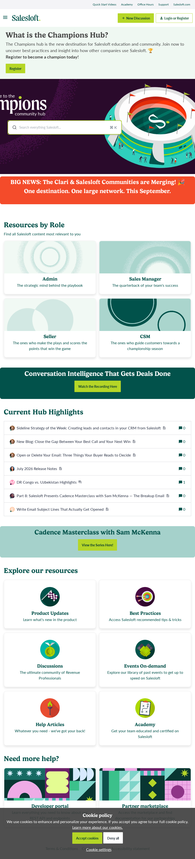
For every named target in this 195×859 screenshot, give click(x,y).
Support (163, 4)
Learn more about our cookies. (97, 827)
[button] (98, 849)
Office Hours (145, 4)
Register (15, 68)
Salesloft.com (181, 4)
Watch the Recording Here (97, 386)
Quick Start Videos (104, 4)
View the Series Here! (97, 545)
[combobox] (64, 127)
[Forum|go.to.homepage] (27, 18)
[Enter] (12, 127)
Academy (127, 4)
